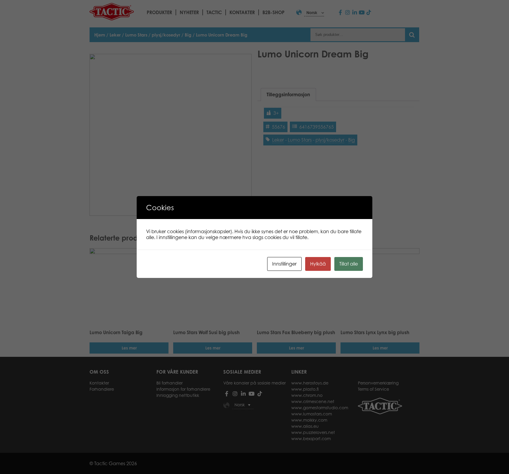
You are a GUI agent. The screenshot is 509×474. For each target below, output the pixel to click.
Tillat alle (348, 264)
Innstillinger (284, 264)
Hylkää (318, 264)
